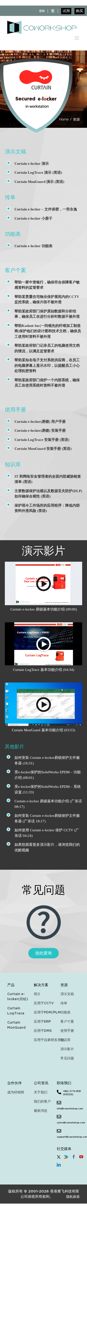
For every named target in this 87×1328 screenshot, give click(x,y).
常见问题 (67, 1058)
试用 (66, 11)
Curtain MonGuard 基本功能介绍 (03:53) (43, 730)
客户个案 (67, 1021)
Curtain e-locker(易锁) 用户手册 (40, 422)
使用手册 (67, 1030)
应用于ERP (42, 1021)
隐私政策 (73, 1196)
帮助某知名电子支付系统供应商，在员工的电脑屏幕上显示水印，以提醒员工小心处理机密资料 (47, 365)
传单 (63, 1003)
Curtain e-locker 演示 (31, 163)
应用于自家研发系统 (43, 1039)
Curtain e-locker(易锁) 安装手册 (40, 430)
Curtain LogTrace (15, 1011)
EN (41, 11)
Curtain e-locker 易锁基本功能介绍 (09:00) (43, 609)
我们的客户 (42, 1101)
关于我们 (40, 1092)
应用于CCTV (43, 1003)
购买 (79, 11)
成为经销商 (15, 1092)
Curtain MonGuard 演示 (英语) (39, 182)
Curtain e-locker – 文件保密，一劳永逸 (45, 209)
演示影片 (67, 1049)
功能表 (65, 1012)
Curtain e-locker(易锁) (17, 996)
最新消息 (40, 1110)
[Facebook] (74, 1157)
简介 (37, 994)
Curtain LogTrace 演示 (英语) (38, 172)
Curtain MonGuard (16, 1025)
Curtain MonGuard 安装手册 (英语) (43, 449)
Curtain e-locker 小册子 (33, 218)
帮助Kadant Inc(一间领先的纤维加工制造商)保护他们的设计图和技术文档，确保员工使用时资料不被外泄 (47, 331)
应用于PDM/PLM (43, 1012)
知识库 (65, 1039)
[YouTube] (81, 1157)
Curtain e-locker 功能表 (33, 246)
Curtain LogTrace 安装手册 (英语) (41, 440)
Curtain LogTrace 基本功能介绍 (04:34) (43, 670)
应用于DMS (43, 1030)
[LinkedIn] (59, 1165)
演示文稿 (67, 994)
